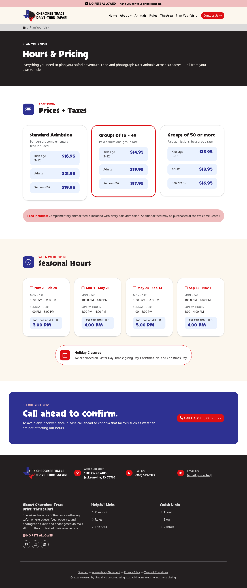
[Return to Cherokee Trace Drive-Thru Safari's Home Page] (45, 15)
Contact (169, 527)
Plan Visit (101, 512)
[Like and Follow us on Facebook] (26, 544)
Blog (167, 519)
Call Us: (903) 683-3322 (202, 418)
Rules (153, 16)
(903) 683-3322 (145, 475)
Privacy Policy (132, 572)
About (124, 16)
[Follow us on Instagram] (35, 544)
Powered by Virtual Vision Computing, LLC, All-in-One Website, (118, 577)
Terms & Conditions (156, 572)
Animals (140, 16)
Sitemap (83, 572)
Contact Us (211, 16)
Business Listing (166, 577)
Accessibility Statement (106, 572)
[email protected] (199, 475)
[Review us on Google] (45, 544)
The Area (166, 16)
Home (112, 16)
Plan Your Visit (186, 16)
